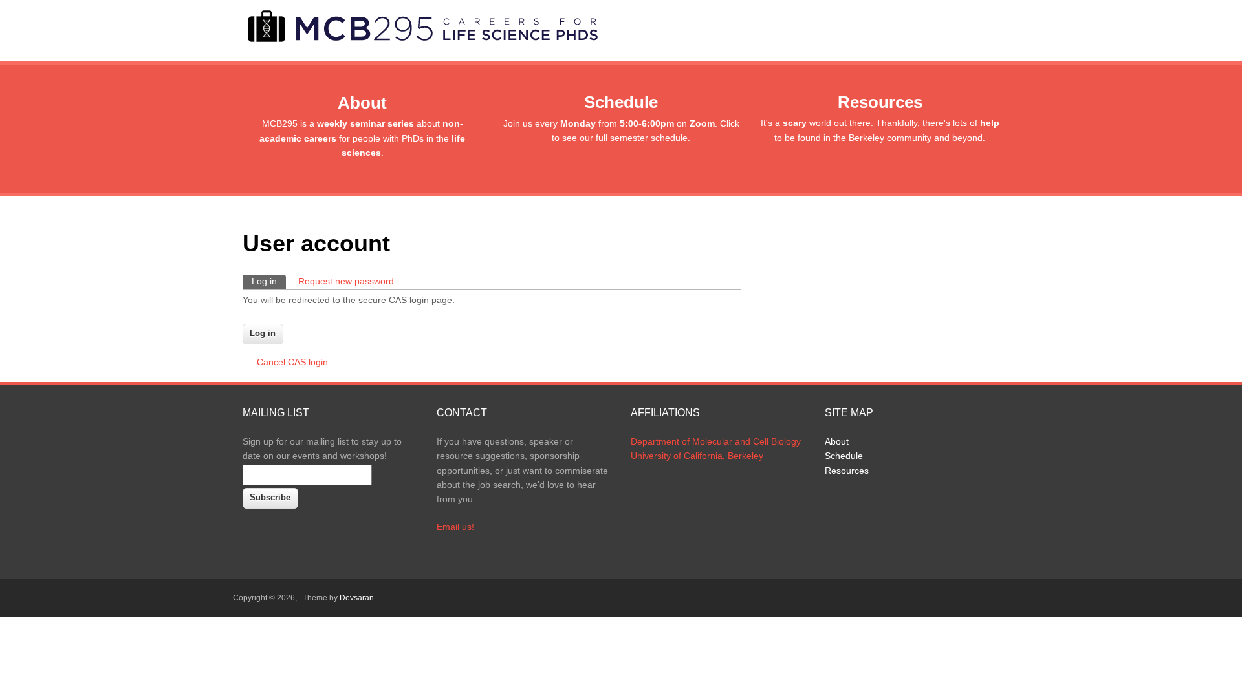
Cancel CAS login (292, 362)
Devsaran (357, 597)
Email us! (455, 527)
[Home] (421, 41)
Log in (269, 281)
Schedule (844, 455)
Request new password (346, 281)
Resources (847, 470)
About (837, 441)
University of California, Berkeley (697, 455)
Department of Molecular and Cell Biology (716, 441)
